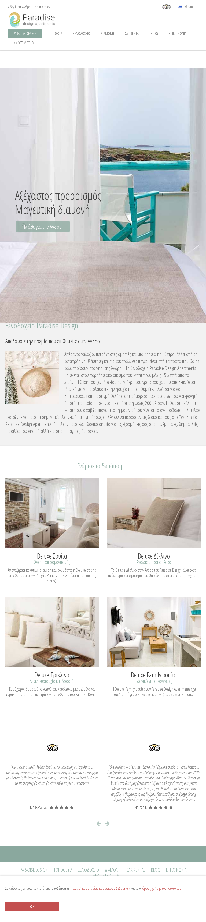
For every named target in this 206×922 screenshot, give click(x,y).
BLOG (154, 33)
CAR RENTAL (132, 33)
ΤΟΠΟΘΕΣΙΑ (54, 33)
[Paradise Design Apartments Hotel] (59, 19)
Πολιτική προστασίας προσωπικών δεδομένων (100, 888)
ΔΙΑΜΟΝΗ (107, 33)
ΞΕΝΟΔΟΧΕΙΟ (81, 33)
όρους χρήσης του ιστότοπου (161, 888)
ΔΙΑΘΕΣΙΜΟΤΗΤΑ (24, 42)
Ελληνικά (188, 6)
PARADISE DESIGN (24, 33)
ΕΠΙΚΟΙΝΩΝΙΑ (177, 33)
